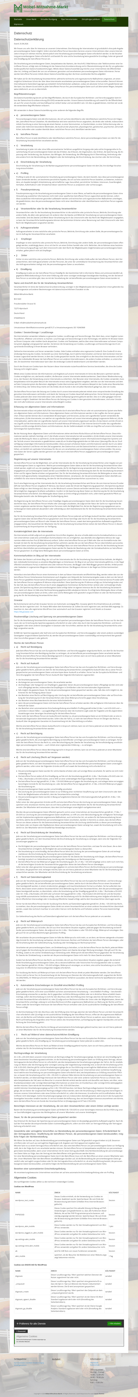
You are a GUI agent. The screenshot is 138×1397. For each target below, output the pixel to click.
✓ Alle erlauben (114, 1323)
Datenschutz (109, 19)
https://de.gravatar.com (23, 612)
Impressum (18, 24)
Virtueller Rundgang (49, 19)
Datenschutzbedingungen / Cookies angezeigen (30, 1339)
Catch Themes (99, 1394)
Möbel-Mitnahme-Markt (45, 7)
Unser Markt (31, 19)
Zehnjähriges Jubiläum (91, 19)
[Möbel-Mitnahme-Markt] (18, 8)
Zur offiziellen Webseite (23, 1341)
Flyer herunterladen (69, 19)
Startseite (18, 19)
